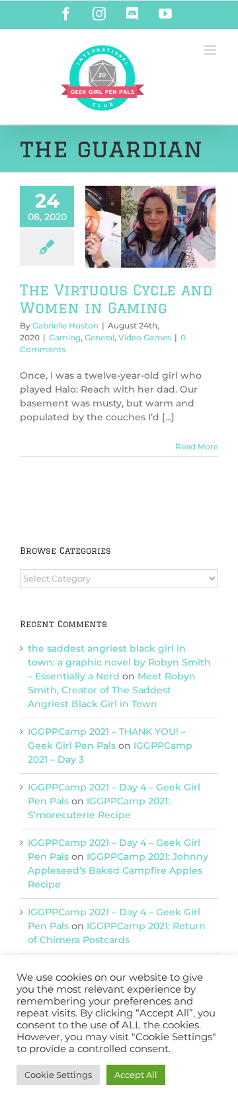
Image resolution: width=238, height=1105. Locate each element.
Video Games (144, 337)
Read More (196, 446)
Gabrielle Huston (65, 325)
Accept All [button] (135, 1074)
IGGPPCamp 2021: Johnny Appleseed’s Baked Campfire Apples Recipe (118, 870)
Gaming (65, 337)
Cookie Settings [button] (58, 1074)
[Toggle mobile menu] (211, 50)
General (99, 337)
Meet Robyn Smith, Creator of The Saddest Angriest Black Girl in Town (112, 690)
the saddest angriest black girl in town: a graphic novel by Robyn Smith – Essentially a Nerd (119, 662)
